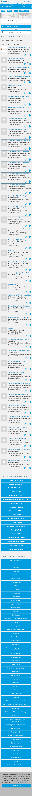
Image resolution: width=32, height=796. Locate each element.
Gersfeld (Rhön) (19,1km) (16, 488)
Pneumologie (16, 715)
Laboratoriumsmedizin (16, 661)
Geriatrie (15, 611)
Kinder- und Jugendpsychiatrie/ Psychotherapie (15, 649)
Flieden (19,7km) (16, 491)
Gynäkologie (16, 615)
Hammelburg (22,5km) (16, 507)
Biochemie (16, 586)
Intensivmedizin (16, 640)
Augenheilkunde (16, 582)
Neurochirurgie (15, 675)
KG (16, 10)
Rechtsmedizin (15, 728)
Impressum (23, 782)
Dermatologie (16, 593)
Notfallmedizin (16, 682)
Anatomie (16, 567)
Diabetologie (16, 596)
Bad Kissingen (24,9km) (16, 518)
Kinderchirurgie (15, 653)
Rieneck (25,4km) (16, 522)
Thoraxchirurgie (16, 743)
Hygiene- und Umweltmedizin (16, 629)
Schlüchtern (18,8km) (16, 484)
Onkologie (16, 686)
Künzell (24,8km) (16, 514)
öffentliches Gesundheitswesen (15, 765)
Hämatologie (16, 633)
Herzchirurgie (16, 622)
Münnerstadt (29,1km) (16, 549)
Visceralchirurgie (16, 757)
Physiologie (15, 708)
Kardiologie (15, 644)
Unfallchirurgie (15, 750)
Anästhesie (15, 575)
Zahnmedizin (16, 761)
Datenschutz (16, 782)
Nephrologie (16, 671)
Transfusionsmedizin (16, 746)
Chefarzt (16, 44)
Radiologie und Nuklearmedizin (15, 725)
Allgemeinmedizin (15, 560)
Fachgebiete (8, 6)
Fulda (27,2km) (16, 530)
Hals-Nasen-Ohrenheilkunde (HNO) (16, 618)
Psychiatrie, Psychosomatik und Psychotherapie (16, 720)
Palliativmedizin (16, 693)
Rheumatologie (15, 732)
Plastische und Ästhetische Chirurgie (16, 712)
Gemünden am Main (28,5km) (16, 537)
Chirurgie (16, 589)
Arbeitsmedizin (15, 578)
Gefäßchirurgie (15, 607)
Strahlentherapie (16, 739)
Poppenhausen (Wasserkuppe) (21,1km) (16, 499)
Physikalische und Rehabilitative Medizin (15, 704)
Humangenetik (15, 626)
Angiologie (16, 571)
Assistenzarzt (9, 40)
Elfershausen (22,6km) (16, 511)
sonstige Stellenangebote (16, 735)
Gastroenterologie (15, 604)
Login (24, 6)
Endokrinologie (15, 600)
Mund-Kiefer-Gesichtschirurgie (16, 668)
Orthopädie (15, 690)
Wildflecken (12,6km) (16, 480)
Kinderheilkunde (16, 657)
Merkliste (28, 1)
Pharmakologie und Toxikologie (15, 701)
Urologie (15, 754)
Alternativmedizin (16, 564)
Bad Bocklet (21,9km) (16, 503)
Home (3, 10)
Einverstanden (16, 785)
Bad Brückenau (24, 10)
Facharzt (19, 40)
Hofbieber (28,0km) (16, 534)
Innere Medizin (15, 637)
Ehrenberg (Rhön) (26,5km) (16, 526)
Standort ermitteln (11, 26)
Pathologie (16, 697)
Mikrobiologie (16, 664)
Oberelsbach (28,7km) (16, 545)
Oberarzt (7, 44)
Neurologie (15, 679)
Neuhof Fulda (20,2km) (16, 495)
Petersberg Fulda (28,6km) (16, 541)
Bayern (9, 10)
